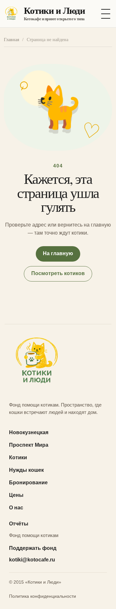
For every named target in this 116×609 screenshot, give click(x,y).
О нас (16, 507)
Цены (16, 495)
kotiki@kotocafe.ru (32, 559)
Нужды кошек (26, 470)
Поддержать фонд (32, 548)
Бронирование (28, 482)
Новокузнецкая (28, 432)
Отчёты (18, 523)
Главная (11, 39)
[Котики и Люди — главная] (58, 362)
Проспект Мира (28, 445)
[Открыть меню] (106, 14)
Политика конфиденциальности (42, 596)
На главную (58, 253)
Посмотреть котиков (58, 273)
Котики (18, 457)
